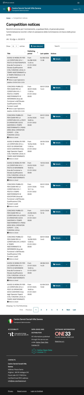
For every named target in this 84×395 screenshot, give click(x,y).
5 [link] (57, 309)
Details (57, 59)
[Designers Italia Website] (18, 334)
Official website (9, 3)
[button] (78, 3)
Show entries (15, 46)
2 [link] (41, 309)
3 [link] (46, 309)
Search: (57, 46)
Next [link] (68, 309)
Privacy (10, 391)
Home (8, 18)
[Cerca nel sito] (79, 9)
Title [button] (8, 53)
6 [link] (62, 309)
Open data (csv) (38, 46)
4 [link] (51, 309)
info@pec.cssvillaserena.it (17, 381)
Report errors (22, 391)
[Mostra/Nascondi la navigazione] (4, 9)
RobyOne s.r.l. (59, 341)
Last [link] (74, 309)
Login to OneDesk (37, 391)
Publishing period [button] (31, 52)
